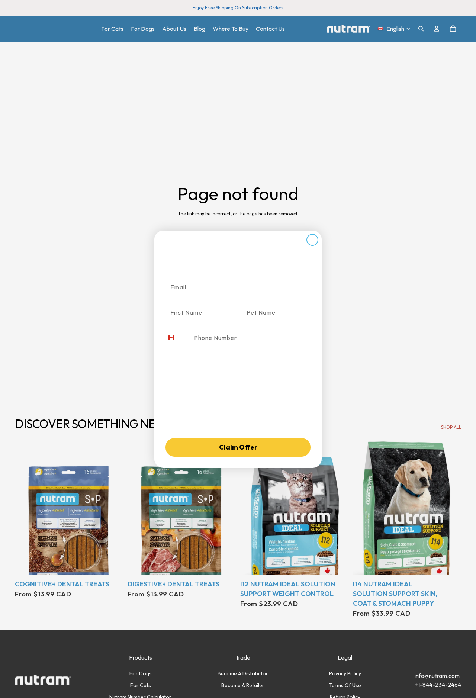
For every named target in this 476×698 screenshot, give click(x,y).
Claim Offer (238, 447)
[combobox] (177, 337)
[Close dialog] (312, 239)
